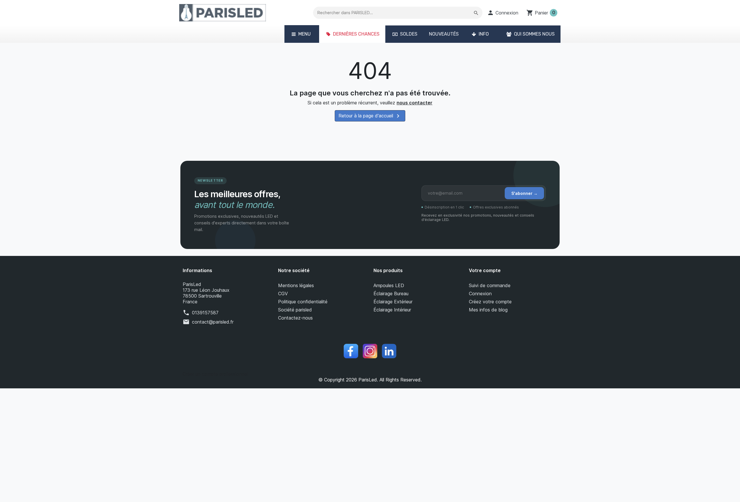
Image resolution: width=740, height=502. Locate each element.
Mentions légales (296, 285)
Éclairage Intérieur (392, 310)
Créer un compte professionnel (215, 374)
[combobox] (398, 13)
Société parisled (295, 310)
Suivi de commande (489, 285)
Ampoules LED (388, 285)
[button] (503, 13)
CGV (283, 293)
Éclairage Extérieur (392, 301)
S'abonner (524, 193)
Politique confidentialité (303, 301)
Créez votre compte (490, 301)
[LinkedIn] (389, 351)
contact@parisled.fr (213, 322)
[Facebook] (351, 351)
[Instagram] (370, 351)
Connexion (480, 293)
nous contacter (414, 103)
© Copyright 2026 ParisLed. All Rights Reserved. (370, 380)
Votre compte (485, 270)
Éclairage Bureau (390, 293)
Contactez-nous (295, 318)
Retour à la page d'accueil (370, 115)
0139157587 (205, 312)
